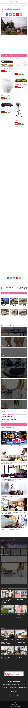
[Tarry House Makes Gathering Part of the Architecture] (14, 301)
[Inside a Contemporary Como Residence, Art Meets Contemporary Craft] (14, 312)
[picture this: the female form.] (21, 594)
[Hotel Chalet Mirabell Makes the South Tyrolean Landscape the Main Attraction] (23, 312)
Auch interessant (5, 295)
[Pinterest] (27, 1)
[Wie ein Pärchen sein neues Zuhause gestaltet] (21, 650)
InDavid (24, 702)
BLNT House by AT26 (5, 614)
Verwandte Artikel (5, 293)
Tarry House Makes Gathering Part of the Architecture (13, 305)
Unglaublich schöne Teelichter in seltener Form (10, 496)
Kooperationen (19, 702)
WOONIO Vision (4, 702)
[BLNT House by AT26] (7, 609)
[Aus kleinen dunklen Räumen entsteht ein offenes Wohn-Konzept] (21, 634)
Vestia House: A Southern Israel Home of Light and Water (5, 316)
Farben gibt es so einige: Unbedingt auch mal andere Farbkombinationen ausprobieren (11, 480)
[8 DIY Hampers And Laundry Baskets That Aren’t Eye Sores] (21, 609)
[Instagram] (24, 1)
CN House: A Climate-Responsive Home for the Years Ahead (22, 305)
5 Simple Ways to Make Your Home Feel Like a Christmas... (6, 601)
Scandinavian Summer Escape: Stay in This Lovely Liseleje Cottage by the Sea (20, 287)
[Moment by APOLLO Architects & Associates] (5, 301)
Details (9, 71)
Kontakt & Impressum (14, 704)
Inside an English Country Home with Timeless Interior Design (7, 287)
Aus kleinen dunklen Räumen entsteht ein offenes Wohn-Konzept (20, 641)
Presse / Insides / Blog (12, 702)
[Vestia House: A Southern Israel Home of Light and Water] (5, 312)
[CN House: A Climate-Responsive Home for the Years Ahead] (23, 301)
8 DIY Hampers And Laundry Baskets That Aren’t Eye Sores (19, 616)
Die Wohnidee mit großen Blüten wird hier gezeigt (10, 529)
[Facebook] (22, 1)
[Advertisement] (14, 45)
